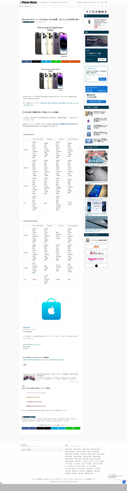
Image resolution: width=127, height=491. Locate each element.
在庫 (64, 420)
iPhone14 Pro (27, 416)
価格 (75, 471)
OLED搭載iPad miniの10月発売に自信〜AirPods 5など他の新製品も (100, 120)
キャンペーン (86, 463)
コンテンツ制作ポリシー (56, 479)
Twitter (78, 461)
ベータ (97, 468)
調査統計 (88, 473)
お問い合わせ (47, 479)
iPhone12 (78, 456)
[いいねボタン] (25, 365)
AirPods (68, 449)
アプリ (68, 463)
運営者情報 (39, 479)
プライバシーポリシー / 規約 (70, 479)
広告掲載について (90, 479)
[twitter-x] (90, 11)
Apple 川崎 (54, 418)
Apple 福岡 (24, 420)
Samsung (69, 461)
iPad (83, 454)
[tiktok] (96, 11)
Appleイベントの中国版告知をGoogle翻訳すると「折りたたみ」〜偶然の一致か (101, 140)
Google (68, 454)
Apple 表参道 (31, 420)
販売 (67, 420)
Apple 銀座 (37, 420)
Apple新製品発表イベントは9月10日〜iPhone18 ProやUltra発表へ (100, 126)
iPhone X (77, 458)
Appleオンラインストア (34, 344)
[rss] (105, 11)
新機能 (90, 471)
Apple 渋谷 (73, 418)
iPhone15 (69, 458)
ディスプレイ (70, 468)
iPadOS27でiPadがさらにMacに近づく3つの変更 (100, 112)
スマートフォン (79, 466)
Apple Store (26, 418)
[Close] (1, 483)
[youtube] (99, 11)
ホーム (34, 479)
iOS (76, 454)
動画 (82, 471)
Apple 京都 (39, 418)
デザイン (80, 468)
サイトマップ (82, 479)
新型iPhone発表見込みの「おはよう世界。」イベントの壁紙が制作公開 (100, 133)
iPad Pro (91, 454)
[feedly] (102, 11)
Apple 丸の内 (33, 418)
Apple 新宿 (67, 418)
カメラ (76, 463)
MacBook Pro (95, 458)
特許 (67, 473)
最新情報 (33, 416)
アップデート (98, 461)
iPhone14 (97, 456)
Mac (86, 458)
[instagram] (93, 11)
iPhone (43, 420)
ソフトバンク (91, 466)
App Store (80, 451)
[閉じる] (124, 474)
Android (77, 449)
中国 (68, 471)
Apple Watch (70, 451)
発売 (74, 473)
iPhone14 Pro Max (58, 420)
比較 (97, 471)
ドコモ (89, 468)
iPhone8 (68, 456)
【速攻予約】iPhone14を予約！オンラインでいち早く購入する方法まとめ (43, 359)
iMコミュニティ (41, 410)
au (88, 451)
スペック (69, 466)
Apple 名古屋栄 (47, 418)
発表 (80, 473)
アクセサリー (87, 461)
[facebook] (87, 11)
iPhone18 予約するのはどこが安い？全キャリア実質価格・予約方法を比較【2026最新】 (57, 374)
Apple (28, 346)
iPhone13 (87, 456)
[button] (26, 61)
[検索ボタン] (106, 2)
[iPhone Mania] (28, 2)
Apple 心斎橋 (60, 418)
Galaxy (95, 451)
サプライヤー (97, 463)
